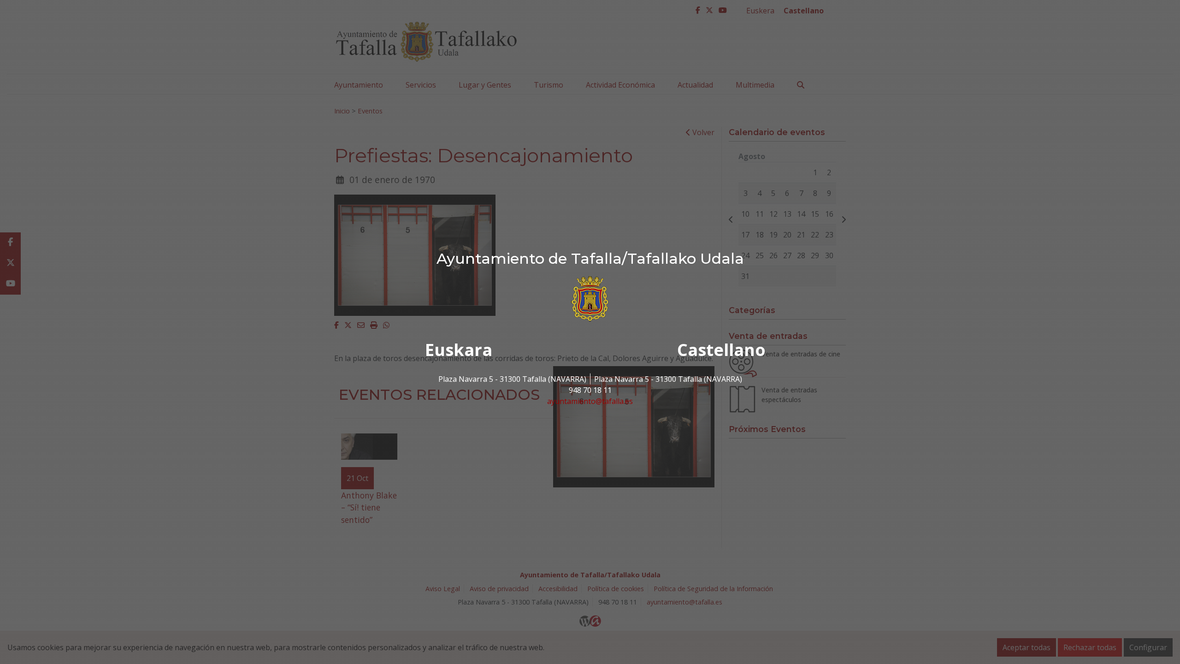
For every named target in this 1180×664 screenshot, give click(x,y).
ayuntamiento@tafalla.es (590, 401)
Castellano (721, 349)
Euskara (458, 349)
